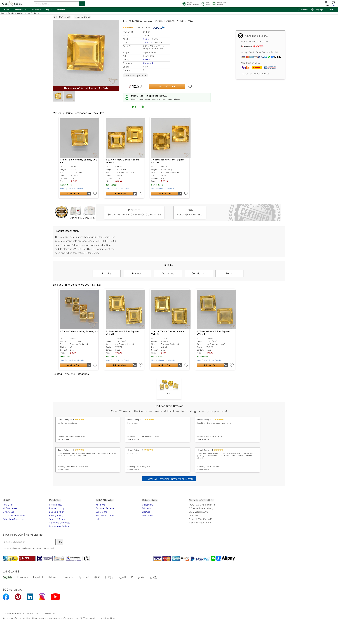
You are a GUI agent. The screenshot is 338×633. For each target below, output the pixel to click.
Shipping (106, 273)
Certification (198, 273)
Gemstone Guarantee (59, 522)
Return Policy (55, 504)
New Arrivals (36, 10)
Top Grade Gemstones (14, 515)
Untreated (148, 63)
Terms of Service (57, 519)
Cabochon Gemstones (13, 519)
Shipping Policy (56, 512)
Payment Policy (56, 508)
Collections (147, 504)
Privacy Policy (56, 515)
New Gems (8, 504)
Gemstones (20, 9)
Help (48, 9)
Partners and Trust (105, 515)
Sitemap (146, 512)
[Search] (82, 3)
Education (61, 10)
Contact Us (101, 512)
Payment (137, 273)
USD (331, 10)
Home (6, 10)
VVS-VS (147, 59)
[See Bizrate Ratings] (159, 27)
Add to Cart (167, 86)
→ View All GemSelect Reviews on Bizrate (169, 478)
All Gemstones (10, 508)
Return (229, 273)
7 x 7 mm (147, 42)
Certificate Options (134, 75)
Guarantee (168, 273)
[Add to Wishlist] (190, 86)
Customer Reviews (105, 508)
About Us (100, 504)
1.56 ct (146, 39)
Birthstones (8, 512)
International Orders (59, 526)
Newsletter (147, 515)
